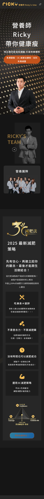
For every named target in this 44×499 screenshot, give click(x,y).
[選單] (40, 4)
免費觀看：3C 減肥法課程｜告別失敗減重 (22, 59)
